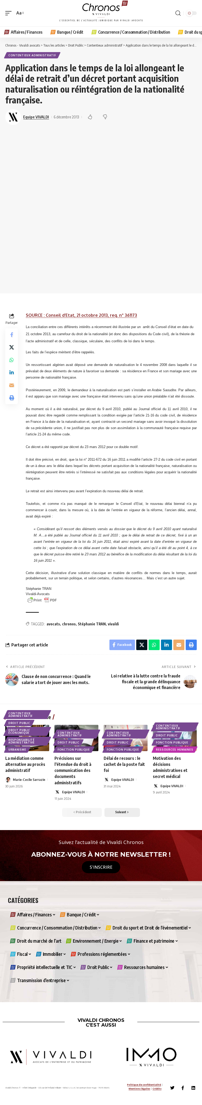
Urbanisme (17, 749)
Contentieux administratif (32, 55)
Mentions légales (139, 1088)
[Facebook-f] (183, 1088)
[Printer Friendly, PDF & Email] (42, 599)
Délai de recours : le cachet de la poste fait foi (124, 764)
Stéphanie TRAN (92, 624)
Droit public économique (19, 731)
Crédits (157, 1088)
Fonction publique (74, 749)
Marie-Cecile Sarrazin (29, 779)
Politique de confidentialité (144, 1084)
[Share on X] (11, 347)
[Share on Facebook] (11, 334)
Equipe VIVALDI (36, 116)
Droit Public (19, 723)
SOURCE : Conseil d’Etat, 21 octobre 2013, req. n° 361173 (81, 315)
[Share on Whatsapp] (11, 360)
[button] (9, 13)
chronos (69, 624)
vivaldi (113, 624)
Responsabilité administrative (21, 741)
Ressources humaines (174, 749)
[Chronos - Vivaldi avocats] (101, 13)
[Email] (11, 385)
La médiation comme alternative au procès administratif (25, 764)
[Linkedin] (193, 1088)
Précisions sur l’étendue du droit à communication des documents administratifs (72, 770)
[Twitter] (172, 1088)
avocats (53, 624)
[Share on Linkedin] (11, 372)
